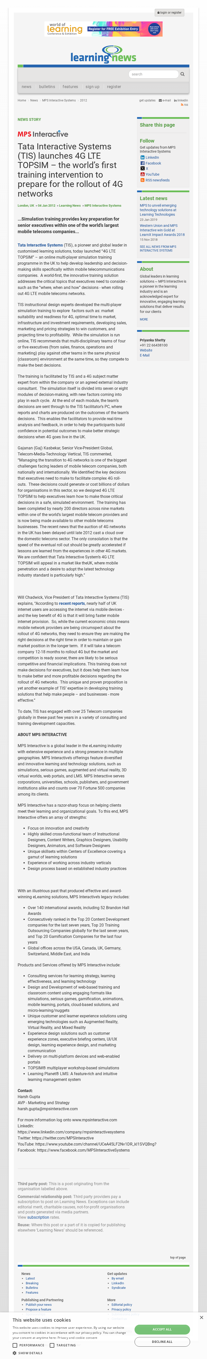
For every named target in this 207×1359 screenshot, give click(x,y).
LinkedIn (182, 100)
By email (118, 1278)
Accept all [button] (162, 1329)
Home (22, 100)
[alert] (103, 1335)
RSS (185, 104)
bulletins (47, 86)
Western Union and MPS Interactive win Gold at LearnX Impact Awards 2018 (162, 230)
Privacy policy (121, 1309)
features (70, 86)
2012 (83, 100)
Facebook (153, 163)
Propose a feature (38, 1309)
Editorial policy (122, 1305)
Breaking (32, 1283)
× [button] (201, 1318)
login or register (171, 12)
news (27, 86)
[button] (71, 1352)
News (34, 100)
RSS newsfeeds (158, 180)
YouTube (152, 174)
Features (32, 1292)
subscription (38, 1217)
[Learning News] (103, 54)
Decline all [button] (162, 1342)
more (144, 319)
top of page (177, 1257)
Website (146, 350)
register (114, 86)
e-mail (166, 100)
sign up (92, 86)
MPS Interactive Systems (59, 100)
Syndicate (119, 1288)
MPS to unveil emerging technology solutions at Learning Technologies (158, 209)
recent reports (72, 603)
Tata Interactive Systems (40, 245)
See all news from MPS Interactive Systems (158, 249)
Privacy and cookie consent (77, 1338)
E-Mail (144, 355)
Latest (30, 1278)
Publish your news (39, 1305)
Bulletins (32, 1288)
